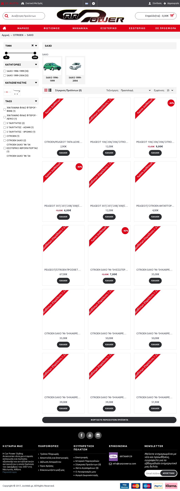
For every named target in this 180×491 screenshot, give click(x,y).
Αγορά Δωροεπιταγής (86, 475)
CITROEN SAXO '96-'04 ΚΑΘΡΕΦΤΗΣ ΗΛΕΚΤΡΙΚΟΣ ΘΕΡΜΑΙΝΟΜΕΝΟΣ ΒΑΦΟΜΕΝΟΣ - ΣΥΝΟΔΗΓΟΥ (109, 397)
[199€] (35, 53)
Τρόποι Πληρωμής (49, 454)
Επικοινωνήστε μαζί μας (52, 470)
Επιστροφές (81, 457)
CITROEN (18, 35)
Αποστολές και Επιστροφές (54, 457)
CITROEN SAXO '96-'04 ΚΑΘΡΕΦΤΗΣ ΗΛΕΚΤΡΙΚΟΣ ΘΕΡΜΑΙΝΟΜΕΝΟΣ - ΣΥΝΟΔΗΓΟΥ (63, 333)
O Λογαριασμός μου (85, 471)
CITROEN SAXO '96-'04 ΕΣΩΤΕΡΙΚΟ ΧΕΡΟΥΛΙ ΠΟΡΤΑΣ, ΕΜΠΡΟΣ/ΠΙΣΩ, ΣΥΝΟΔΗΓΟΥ (109, 269)
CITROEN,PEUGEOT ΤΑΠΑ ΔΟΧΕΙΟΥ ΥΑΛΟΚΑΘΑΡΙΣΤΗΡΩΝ (63, 141)
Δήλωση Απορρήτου (50, 462)
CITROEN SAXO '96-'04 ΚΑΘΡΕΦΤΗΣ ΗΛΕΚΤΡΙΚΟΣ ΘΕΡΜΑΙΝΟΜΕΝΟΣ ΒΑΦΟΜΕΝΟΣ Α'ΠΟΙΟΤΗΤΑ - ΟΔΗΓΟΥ (155, 397)
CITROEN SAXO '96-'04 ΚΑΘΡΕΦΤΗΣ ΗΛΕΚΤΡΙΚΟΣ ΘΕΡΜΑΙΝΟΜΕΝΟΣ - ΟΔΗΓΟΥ (155, 269)
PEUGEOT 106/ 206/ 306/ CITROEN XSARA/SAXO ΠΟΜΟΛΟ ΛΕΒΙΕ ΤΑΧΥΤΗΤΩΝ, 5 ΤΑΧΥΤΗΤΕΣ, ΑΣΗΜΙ (109, 141)
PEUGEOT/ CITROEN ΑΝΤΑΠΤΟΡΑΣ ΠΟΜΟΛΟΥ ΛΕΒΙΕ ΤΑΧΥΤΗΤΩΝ (155, 205)
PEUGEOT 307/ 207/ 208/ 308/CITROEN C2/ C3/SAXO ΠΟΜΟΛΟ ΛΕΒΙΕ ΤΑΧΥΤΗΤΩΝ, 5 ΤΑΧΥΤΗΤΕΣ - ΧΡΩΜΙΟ (109, 205)
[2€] (6, 53)
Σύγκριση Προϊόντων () (88, 464)
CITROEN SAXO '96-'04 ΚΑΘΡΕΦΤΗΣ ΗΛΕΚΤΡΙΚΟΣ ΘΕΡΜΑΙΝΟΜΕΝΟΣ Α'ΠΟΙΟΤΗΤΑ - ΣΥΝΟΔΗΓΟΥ (155, 333)
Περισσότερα (10, 472)
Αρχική (5, 35)
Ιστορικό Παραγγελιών (87, 461)
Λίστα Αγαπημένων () (86, 468)
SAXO (30, 35)
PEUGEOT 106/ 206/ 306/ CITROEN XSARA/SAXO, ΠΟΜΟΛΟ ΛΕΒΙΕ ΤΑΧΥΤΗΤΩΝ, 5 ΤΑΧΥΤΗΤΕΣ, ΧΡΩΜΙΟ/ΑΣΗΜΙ (155, 141)
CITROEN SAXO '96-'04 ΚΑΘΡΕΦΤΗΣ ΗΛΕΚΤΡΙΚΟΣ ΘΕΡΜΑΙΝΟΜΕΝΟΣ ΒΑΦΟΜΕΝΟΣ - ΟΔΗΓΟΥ (63, 397)
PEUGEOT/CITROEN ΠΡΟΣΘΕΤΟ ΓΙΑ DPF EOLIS (63, 269)
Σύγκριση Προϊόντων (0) (68, 90)
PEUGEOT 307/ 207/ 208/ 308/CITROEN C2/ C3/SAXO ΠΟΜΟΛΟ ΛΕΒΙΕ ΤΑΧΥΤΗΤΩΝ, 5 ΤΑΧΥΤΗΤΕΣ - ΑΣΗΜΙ (63, 205)
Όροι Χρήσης (46, 466)
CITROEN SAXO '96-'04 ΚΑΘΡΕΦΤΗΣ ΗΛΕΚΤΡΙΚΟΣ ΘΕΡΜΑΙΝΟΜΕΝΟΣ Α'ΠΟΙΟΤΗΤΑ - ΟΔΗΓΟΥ (109, 333)
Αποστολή (168, 473)
